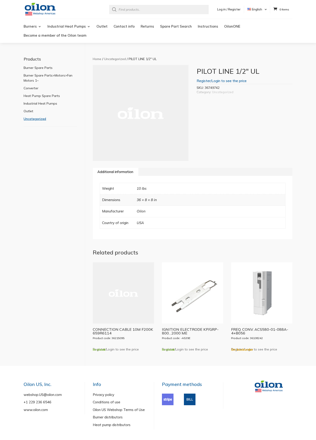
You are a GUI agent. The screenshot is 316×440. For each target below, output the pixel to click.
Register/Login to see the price (222, 81)
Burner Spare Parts (38, 68)
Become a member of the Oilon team (55, 36)
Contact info (124, 27)
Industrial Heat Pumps (66, 27)
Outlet (102, 27)
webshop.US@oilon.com (43, 394)
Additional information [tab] (115, 172)
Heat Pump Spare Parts (42, 96)
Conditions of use (106, 402)
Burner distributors (108, 417)
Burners (30, 27)
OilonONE (232, 27)
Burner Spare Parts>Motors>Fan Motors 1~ (48, 78)
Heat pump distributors (111, 425)
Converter (31, 88)
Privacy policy (103, 394)
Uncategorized (115, 59)
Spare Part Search (176, 27)
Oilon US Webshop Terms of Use (119, 410)
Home (97, 59)
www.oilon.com (36, 410)
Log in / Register (229, 9)
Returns (147, 27)
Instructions (208, 27)
